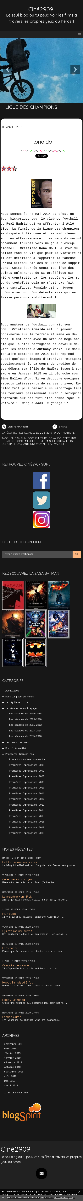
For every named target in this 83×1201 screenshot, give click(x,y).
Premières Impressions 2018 (26, 827)
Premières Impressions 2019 (26, 833)
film (23, 438)
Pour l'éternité (15, 748)
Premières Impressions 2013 (26, 805)
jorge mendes (25, 440)
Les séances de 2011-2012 (25, 725)
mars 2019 (10, 1048)
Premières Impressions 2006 (26, 765)
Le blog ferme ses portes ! (20, 862)
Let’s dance (10, 948)
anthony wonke (34, 443)
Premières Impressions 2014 (26, 810)
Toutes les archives (15, 1092)
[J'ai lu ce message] (79, 1191)
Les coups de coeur (17, 742)
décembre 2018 (13, 1062)
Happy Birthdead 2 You (17, 982)
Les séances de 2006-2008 (25, 713)
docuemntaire (37, 438)
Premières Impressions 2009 (26, 782)
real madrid (55, 443)
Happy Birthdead (13, 1000)
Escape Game (11, 1017)
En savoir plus (63, 1197)
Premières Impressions (19, 754)
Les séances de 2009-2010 (25, 719)
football (61, 440)
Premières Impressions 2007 (26, 771)
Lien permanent (17, 426)
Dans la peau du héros (19, 697)
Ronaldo (41, 141)
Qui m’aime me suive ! (17, 931)
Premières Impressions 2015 (26, 816)
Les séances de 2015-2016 (25, 736)
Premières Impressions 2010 (26, 788)
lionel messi (44, 440)
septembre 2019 (13, 1044)
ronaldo (55, 438)
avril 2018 (11, 1085)
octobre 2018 (12, 1067)
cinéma (15, 438)
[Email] (41, 1173)
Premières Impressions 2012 (26, 799)
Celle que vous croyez (17, 879)
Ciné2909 (40, 9)
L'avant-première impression (27, 759)
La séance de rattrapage (20, 708)
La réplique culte (16, 702)
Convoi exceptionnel (16, 965)
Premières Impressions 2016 (26, 822)
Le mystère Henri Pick (17, 896)
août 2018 (10, 1076)
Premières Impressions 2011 (26, 793)
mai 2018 (9, 1081)
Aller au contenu (17, 7)
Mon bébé (9, 913)
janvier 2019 (12, 1058)
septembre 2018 (13, 1072)
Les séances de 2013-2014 (25, 731)
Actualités (12, 691)
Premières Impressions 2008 (26, 776)
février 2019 (12, 1053)
